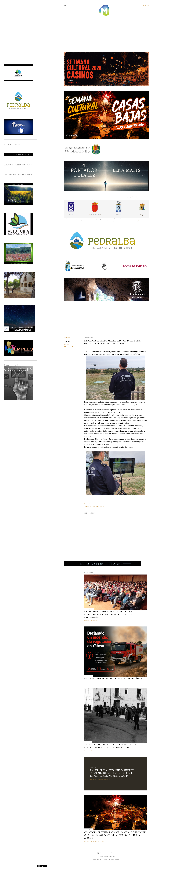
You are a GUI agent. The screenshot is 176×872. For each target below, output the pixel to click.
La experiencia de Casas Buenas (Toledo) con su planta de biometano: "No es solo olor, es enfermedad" (112, 614)
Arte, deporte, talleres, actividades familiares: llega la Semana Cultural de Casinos (112, 746)
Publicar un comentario (97, 682)
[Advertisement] (105, 32)
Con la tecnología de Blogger (107, 853)
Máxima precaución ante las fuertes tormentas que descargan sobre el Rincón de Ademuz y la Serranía (112, 773)
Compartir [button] (67, 337)
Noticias (66, 344)
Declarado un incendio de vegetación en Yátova (113, 678)
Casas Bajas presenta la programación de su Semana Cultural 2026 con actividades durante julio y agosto (115, 835)
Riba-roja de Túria (69, 347)
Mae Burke (111, 856)
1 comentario (94, 620)
